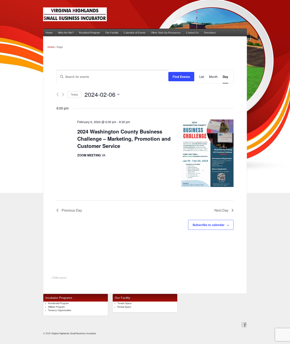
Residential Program (58, 303)
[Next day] (63, 95)
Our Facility (111, 32)
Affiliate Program (56, 307)
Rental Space (124, 307)
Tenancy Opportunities (59, 310)
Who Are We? (66, 32)
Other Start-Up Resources (166, 32)
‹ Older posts (59, 277)
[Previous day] (57, 95)
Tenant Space (124, 303)
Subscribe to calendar (208, 225)
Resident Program (89, 32)
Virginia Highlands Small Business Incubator (73, 333)
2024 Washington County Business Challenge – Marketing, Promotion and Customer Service (124, 138)
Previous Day (72, 210)
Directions (210, 32)
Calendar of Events (135, 32)
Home (49, 32)
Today (74, 94)
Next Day (221, 210)
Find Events (181, 76)
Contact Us (192, 32)
